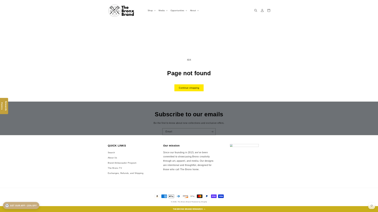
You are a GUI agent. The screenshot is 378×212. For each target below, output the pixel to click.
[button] (189, 209)
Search (111, 152)
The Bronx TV (115, 168)
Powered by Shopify (199, 202)
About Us (112, 157)
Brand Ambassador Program (122, 163)
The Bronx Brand (184, 202)
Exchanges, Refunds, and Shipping (125, 173)
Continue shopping (189, 88)
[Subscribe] (212, 131)
